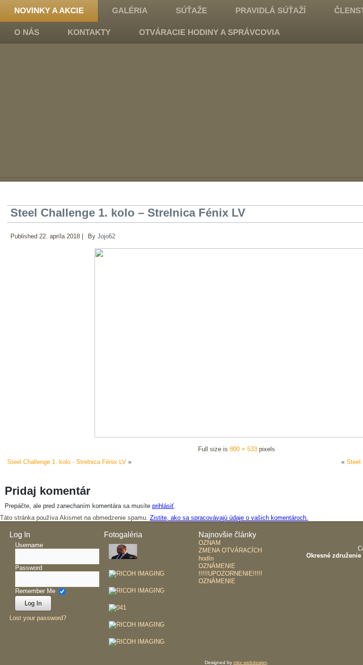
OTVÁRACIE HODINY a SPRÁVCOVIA (209, 32)
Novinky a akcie (49, 10)
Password (28, 567)
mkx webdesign (250, 662)
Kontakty (89, 32)
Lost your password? (37, 617)
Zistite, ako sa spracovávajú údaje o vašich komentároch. (229, 517)
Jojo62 (106, 236)
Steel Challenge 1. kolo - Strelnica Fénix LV (66, 461)
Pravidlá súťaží (270, 10)
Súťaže (191, 10)
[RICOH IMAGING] (123, 561)
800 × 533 (243, 449)
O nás (26, 32)
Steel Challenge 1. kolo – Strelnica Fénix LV (127, 212)
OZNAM (210, 542)
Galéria (129, 10)
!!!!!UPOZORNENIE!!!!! (230, 573)
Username (29, 545)
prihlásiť (163, 505)
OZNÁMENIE (217, 565)
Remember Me (35, 590)
